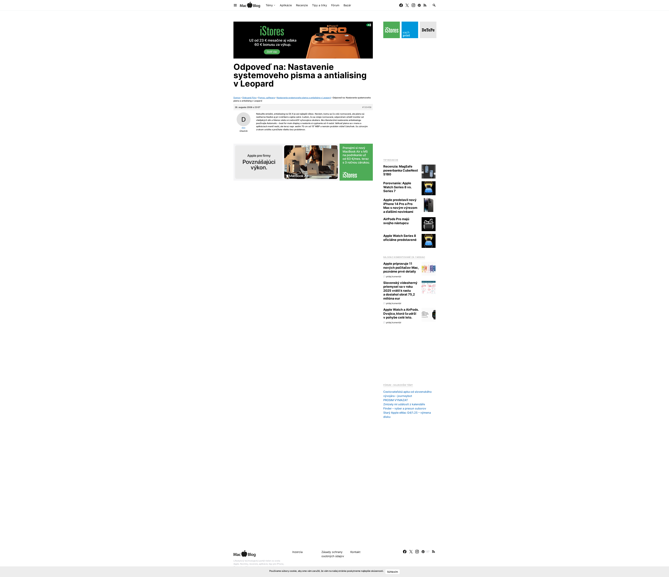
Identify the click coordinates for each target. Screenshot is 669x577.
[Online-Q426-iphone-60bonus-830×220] (303, 39)
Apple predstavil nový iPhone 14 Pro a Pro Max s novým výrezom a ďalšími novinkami (400, 206)
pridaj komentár (393, 276)
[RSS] (425, 5)
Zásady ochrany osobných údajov (332, 554)
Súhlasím (392, 571)
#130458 (366, 107)
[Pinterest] (419, 5)
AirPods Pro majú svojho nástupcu (396, 221)
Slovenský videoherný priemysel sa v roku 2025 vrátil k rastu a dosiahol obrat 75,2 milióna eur (400, 290)
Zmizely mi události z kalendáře (404, 404)
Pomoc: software (266, 97)
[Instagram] (413, 5)
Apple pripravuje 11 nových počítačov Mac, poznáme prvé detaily (401, 267)
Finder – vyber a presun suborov (404, 408)
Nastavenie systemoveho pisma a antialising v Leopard (304, 97)
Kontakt (355, 552)
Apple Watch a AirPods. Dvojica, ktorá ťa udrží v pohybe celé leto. (401, 313)
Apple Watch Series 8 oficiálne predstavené (400, 238)
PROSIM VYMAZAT (395, 400)
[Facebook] (401, 5)
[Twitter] (407, 5)
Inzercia (297, 552)
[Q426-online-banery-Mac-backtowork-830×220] (303, 162)
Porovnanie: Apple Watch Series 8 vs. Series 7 (397, 187)
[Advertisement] (409, 97)
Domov (237, 97)
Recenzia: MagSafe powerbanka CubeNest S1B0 (400, 170)
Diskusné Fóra (249, 97)
